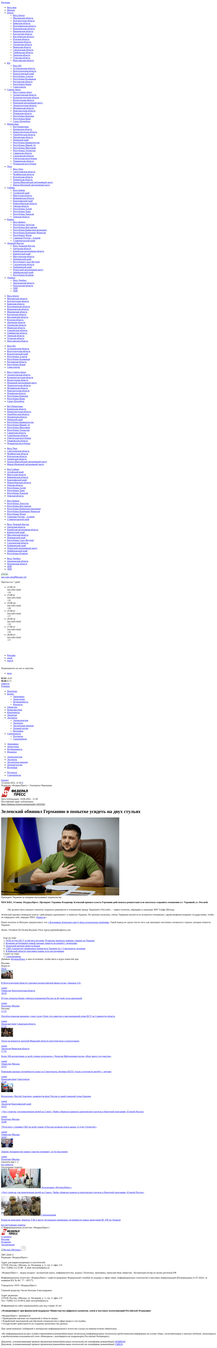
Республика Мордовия (24, 148)
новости (5, 683)
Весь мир (11, 7)
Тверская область (21, 55)
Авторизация (7, 1244)
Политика (12, 691)
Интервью (18, 731)
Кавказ (10, 219)
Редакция (6, 1242)
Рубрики (5, 686)
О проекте (6, 1236)
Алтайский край (21, 193)
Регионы (5, 2)
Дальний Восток (15, 243)
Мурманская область (23, 108)
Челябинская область (23, 174)
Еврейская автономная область (28, 251)
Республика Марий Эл (24, 145)
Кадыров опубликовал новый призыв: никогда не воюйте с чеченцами (41, 943)
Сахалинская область (23, 264)
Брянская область (21, 23)
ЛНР (15, 288)
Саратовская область (23, 156)
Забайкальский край (23, 272)
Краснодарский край (23, 73)
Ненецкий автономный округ (28, 103)
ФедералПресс (18, 959)
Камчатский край (22, 254)
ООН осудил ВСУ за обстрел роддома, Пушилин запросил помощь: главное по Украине (50, 940)
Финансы (18, 704)
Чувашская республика (24, 163)
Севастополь (19, 87)
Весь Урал (18, 169)
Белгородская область (24, 20)
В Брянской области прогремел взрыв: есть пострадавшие (35, 951)
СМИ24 (119, 1344)
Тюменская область (22, 179)
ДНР (15, 291)
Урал (9, 166)
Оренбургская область (24, 134)
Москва (11, 10)
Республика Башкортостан (26, 142)
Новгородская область (24, 111)
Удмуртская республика (25, 158)
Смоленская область (23, 50)
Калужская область (22, 34)
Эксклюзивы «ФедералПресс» (56, 1187)
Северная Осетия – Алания (26, 238)
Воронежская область (24, 28)
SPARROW (120, 1341)
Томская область (21, 216)
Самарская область (22, 153)
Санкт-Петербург (21, 121)
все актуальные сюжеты (13, 1225)
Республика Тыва (22, 211)
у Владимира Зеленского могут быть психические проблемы (78, 922)
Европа (5, 780)
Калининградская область (26, 97)
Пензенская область (23, 137)
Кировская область (22, 129)
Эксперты (12, 717)
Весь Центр (19, 15)
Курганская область (23, 177)
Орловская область (22, 44)
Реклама (11, 655)
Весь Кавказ (19, 222)
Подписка (18, 736)
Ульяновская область (23, 161)
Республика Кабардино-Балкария (29, 230)
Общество (12, 707)
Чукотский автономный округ (28, 269)
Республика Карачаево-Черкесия (29, 232)
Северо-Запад (14, 89)
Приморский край (22, 259)
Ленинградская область (25, 105)
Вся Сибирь (19, 190)
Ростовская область (22, 81)
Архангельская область (24, 95)
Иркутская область (22, 195)
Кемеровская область (23, 198)
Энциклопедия (20, 720)
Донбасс (11, 277)
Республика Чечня (22, 235)
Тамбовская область (23, 52)
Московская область (23, 18)
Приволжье (13, 124)
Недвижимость (20, 702)
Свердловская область (24, 171)
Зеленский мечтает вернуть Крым (23, 946)
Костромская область (23, 36)
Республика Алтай (22, 209)
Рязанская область (22, 47)
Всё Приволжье (21, 126)
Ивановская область (23, 31)
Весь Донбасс (20, 280)
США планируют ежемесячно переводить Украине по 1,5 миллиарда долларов (45, 948)
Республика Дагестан (24, 224)
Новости (41, 917)
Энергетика (19, 699)
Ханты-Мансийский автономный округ (33, 182)
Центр (10, 12)
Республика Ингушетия (25, 227)
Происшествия (14, 710)
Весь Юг (17, 65)
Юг (8, 63)
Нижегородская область (25, 132)
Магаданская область (23, 256)
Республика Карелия (23, 116)
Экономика (18, 696)
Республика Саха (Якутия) (26, 262)
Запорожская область (23, 283)
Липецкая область (22, 42)
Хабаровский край (22, 267)
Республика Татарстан (24, 150)
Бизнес (10, 694)
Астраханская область (24, 68)
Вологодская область (23, 100)
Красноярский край (23, 201)
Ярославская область (23, 60)
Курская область (21, 39)
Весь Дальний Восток (24, 246)
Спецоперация (13, 956)
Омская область (21, 206)
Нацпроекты (13, 712)
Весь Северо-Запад (22, 92)
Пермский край (21, 140)
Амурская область (22, 248)
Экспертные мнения (23, 725)
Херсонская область (23, 285)
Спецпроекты (14, 733)
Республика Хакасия (23, 214)
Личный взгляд (20, 728)
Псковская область (22, 113)
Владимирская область (24, 26)
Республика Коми (22, 118)
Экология (12, 715)
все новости (7, 1164)
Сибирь (11, 187)
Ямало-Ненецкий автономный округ (31, 185)
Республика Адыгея (23, 76)
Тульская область (21, 58)
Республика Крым (22, 84)
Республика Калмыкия (24, 79)
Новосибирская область (25, 203)
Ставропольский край (24, 240)
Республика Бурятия (23, 275)
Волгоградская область (24, 71)
